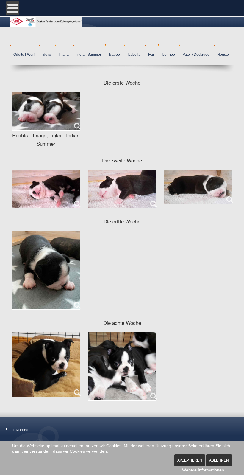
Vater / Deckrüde (196, 54)
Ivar (151, 54)
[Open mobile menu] (12, 8)
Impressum (21, 429)
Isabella (134, 54)
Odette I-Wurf (24, 54)
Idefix (46, 54)
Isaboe (114, 54)
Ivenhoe (168, 54)
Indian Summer (88, 54)
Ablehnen (219, 460)
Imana (64, 54)
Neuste (223, 54)
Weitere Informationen (203, 470)
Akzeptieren (189, 460)
